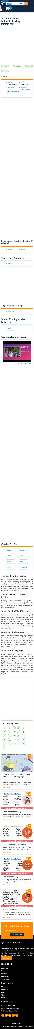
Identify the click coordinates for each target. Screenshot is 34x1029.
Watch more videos (24, 363)
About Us (4, 968)
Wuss (9, 561)
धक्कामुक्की (24, 87)
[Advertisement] (17, 46)
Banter (9, 550)
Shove (10, 263)
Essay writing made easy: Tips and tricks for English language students (16, 776)
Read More (6, 787)
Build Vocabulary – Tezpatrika (14, 844)
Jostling (23, 249)
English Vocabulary (10, 877)
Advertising (5, 976)
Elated (9, 567)
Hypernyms (29, 66)
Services (4, 973)
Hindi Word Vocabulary (12, 812)
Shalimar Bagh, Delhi (10, 1011)
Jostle (10, 249)
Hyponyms (5, 71)
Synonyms (17, 66)
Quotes (3, 998)
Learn (3, 992)
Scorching (23, 567)
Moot (22, 561)
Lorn (21, 556)
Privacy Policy (17, 1023)
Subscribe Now (17, 935)
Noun (5, 66)
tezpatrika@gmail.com (11, 1008)
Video (3, 995)
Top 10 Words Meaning (12, 909)
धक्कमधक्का (11, 87)
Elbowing (11, 311)
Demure (23, 550)
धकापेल (23, 82)
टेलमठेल (10, 82)
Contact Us (5, 979)
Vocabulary (5, 989)
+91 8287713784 (9, 1005)
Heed (9, 556)
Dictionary (4, 987)
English (9, 328)
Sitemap (4, 971)
